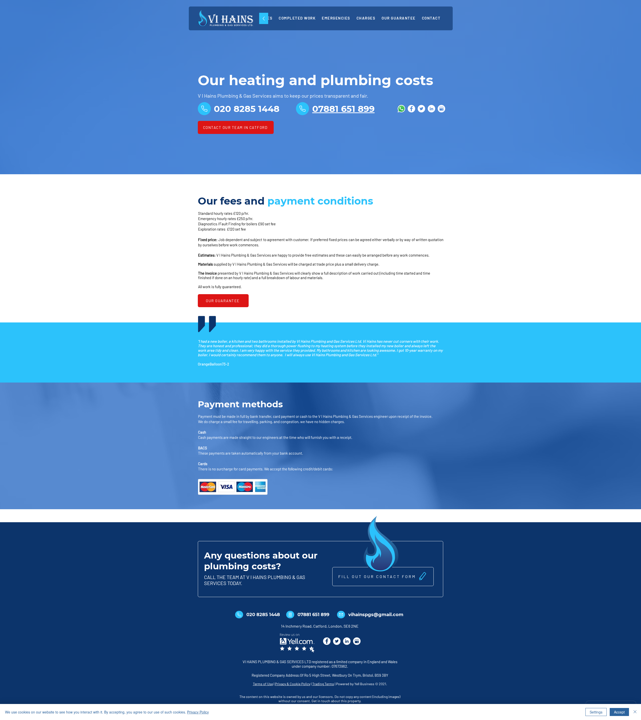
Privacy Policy (198, 711)
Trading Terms (323, 684)
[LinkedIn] (431, 108)
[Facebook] (411, 108)
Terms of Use (263, 684)
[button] (383, 576)
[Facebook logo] (327, 641)
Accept (619, 711)
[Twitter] (421, 108)
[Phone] (204, 108)
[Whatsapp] (401, 108)
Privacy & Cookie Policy (292, 684)
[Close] (635, 712)
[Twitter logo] (337, 641)
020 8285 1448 (263, 614)
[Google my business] (441, 108)
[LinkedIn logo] (347, 641)
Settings (596, 711)
